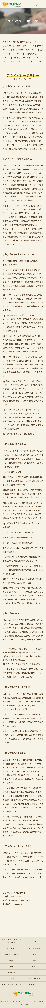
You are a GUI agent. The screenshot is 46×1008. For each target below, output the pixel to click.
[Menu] (42, 4)
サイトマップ (34, 984)
